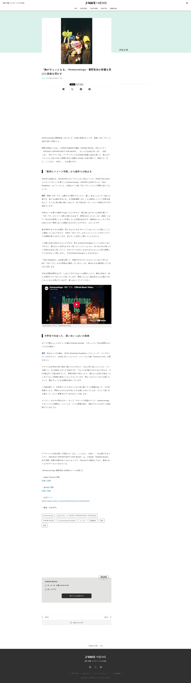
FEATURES (83, 8)
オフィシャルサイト (76, 596)
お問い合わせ (86, 673)
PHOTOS (104, 8)
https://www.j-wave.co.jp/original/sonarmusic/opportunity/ (66, 501)
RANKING (113, 8)
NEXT (106, 617)
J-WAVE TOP (74, 673)
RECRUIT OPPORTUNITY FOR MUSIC (82, 515)
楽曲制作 (93, 520)
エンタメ (83, 520)
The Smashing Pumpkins (67, 520)
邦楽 (101, 520)
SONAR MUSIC (48, 520)
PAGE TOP (93, 646)
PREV (47, 617)
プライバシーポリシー (100, 673)
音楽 (44, 525)
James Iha (61, 515)
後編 (49, 481)
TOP (75, 8)
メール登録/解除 (116, 673)
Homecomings (48, 515)
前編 (43, 481)
